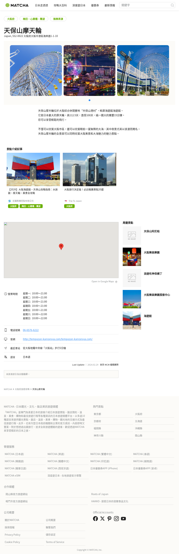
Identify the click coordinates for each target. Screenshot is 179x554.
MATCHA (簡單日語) (15, 468)
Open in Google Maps (103, 281)
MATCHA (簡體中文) (58, 461)
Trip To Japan (75, 201)
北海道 (138, 421)
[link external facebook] (96, 519)
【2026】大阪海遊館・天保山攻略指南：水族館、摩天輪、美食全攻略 (33, 191)
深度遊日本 (78, 5)
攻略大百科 (60, 5)
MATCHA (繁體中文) (101, 454)
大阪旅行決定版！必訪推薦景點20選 (84, 189)
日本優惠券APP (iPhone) (104, 468)
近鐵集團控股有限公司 (23, 201)
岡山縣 (138, 435)
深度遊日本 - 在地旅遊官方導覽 (64, 475)
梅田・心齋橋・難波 (34, 18)
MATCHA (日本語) (14, 454)
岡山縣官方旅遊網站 (17, 494)
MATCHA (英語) (56, 454)
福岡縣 (97, 428)
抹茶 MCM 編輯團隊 (109, 364)
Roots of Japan (99, 494)
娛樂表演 (58, 18)
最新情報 (110, 5)
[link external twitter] (103, 519)
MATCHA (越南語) (142, 461)
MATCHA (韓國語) (14, 461)
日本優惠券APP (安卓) (145, 468)
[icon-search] (172, 5)
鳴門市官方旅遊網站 (17, 501)
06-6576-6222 (31, 330)
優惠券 (95, 5)
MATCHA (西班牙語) (58, 468)
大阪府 (11, 18)
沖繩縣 (138, 428)
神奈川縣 (98, 435)
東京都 (97, 414)
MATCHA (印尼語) (100, 461)
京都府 (97, 421)
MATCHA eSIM (12, 475)
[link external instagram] (117, 519)
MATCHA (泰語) (141, 454)
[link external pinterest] (110, 519)
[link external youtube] (124, 519)
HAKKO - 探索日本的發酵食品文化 (109, 501)
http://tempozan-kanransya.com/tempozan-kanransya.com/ (57, 339)
